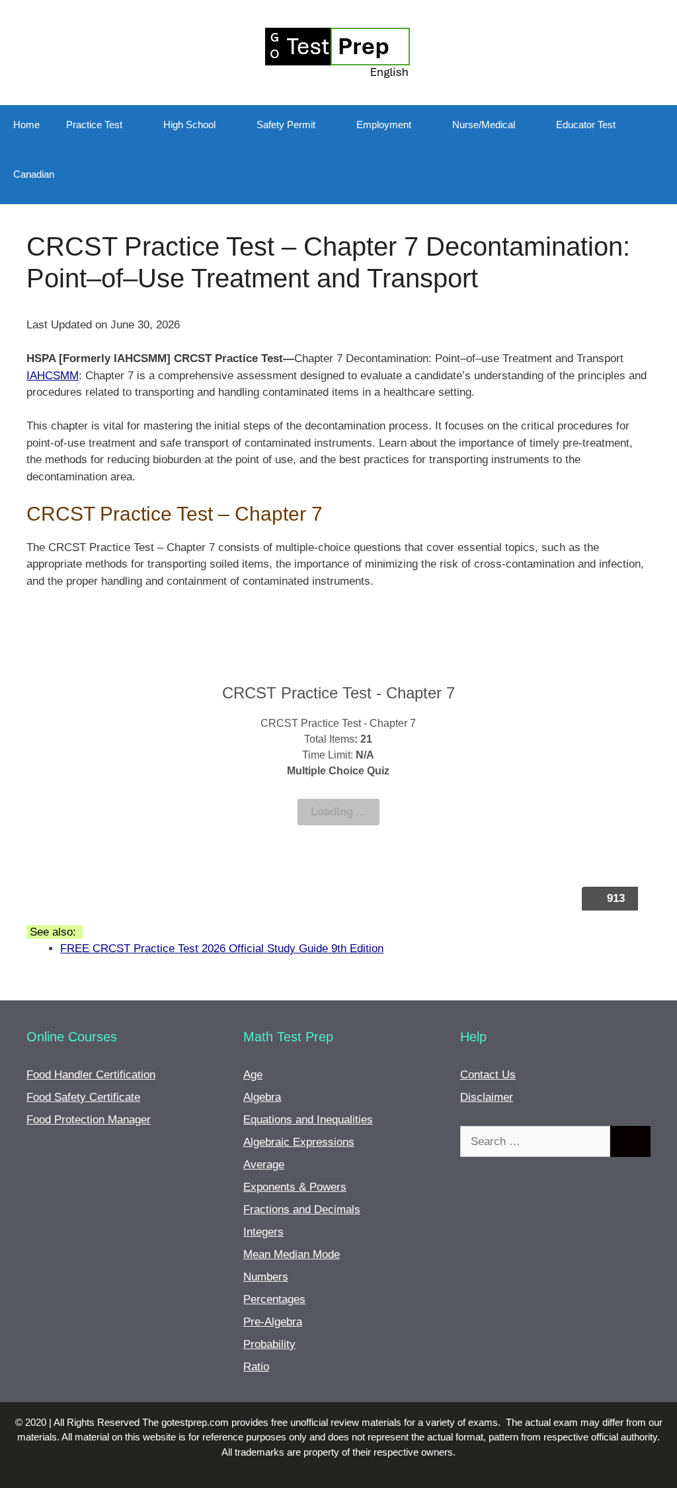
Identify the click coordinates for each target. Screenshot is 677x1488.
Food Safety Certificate (83, 1097)
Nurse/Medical (483, 124)
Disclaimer (486, 1097)
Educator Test (586, 124)
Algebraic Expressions (298, 1142)
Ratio (256, 1366)
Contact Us (488, 1074)
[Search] (630, 1142)
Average (263, 1164)
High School (189, 124)
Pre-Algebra (272, 1322)
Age (252, 1074)
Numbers (265, 1277)
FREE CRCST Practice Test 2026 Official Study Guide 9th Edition (221, 948)
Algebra (262, 1097)
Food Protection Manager (88, 1119)
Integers (263, 1232)
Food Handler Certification (90, 1074)
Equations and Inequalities (308, 1119)
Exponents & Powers (294, 1187)
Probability (269, 1344)
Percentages (274, 1299)
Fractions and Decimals (301, 1209)
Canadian (33, 174)
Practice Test (94, 124)
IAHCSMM (52, 375)
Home (26, 124)
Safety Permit (286, 124)
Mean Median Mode (291, 1254)
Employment (383, 124)
